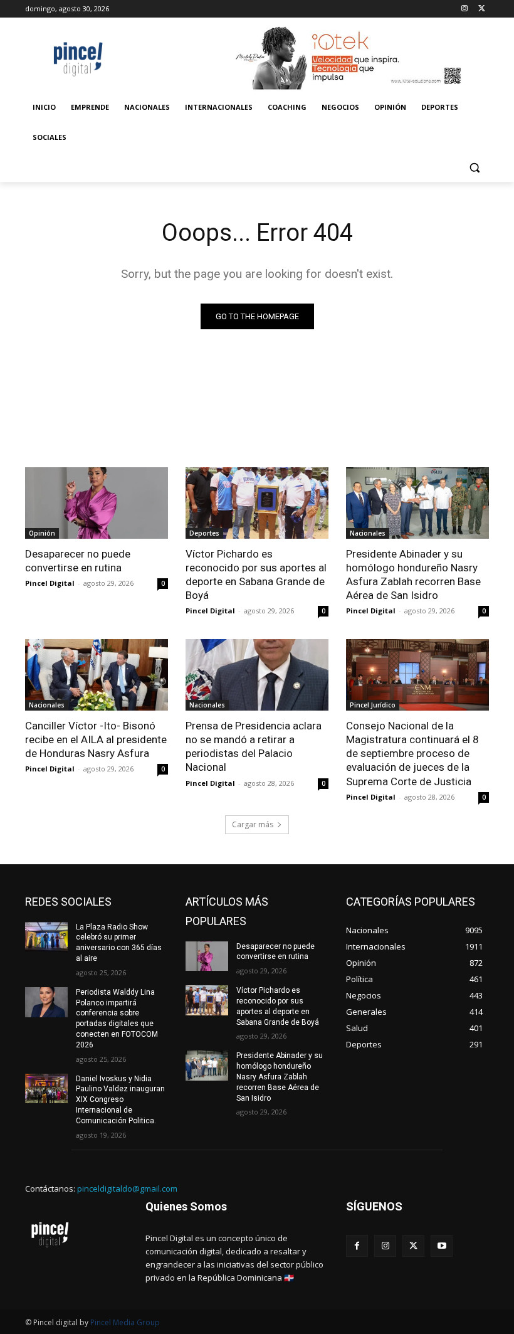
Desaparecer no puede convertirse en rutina (77, 561)
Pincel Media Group (125, 1322)
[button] (474, 168)
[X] (482, 9)
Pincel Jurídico (373, 705)
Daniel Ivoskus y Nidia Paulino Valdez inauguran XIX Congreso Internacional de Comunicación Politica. (120, 1099)
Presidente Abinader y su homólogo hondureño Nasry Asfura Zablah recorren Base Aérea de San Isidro (413, 574)
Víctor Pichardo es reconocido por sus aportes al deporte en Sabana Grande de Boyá (256, 574)
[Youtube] (442, 1246)
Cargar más (252, 824)
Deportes (204, 533)
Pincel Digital (50, 583)
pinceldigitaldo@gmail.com (127, 1188)
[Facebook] (357, 1246)
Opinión (42, 533)
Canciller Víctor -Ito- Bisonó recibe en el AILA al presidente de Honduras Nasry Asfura (96, 739)
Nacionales (368, 533)
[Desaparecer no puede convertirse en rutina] (96, 503)
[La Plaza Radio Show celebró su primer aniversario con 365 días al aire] (46, 937)
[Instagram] (464, 9)
